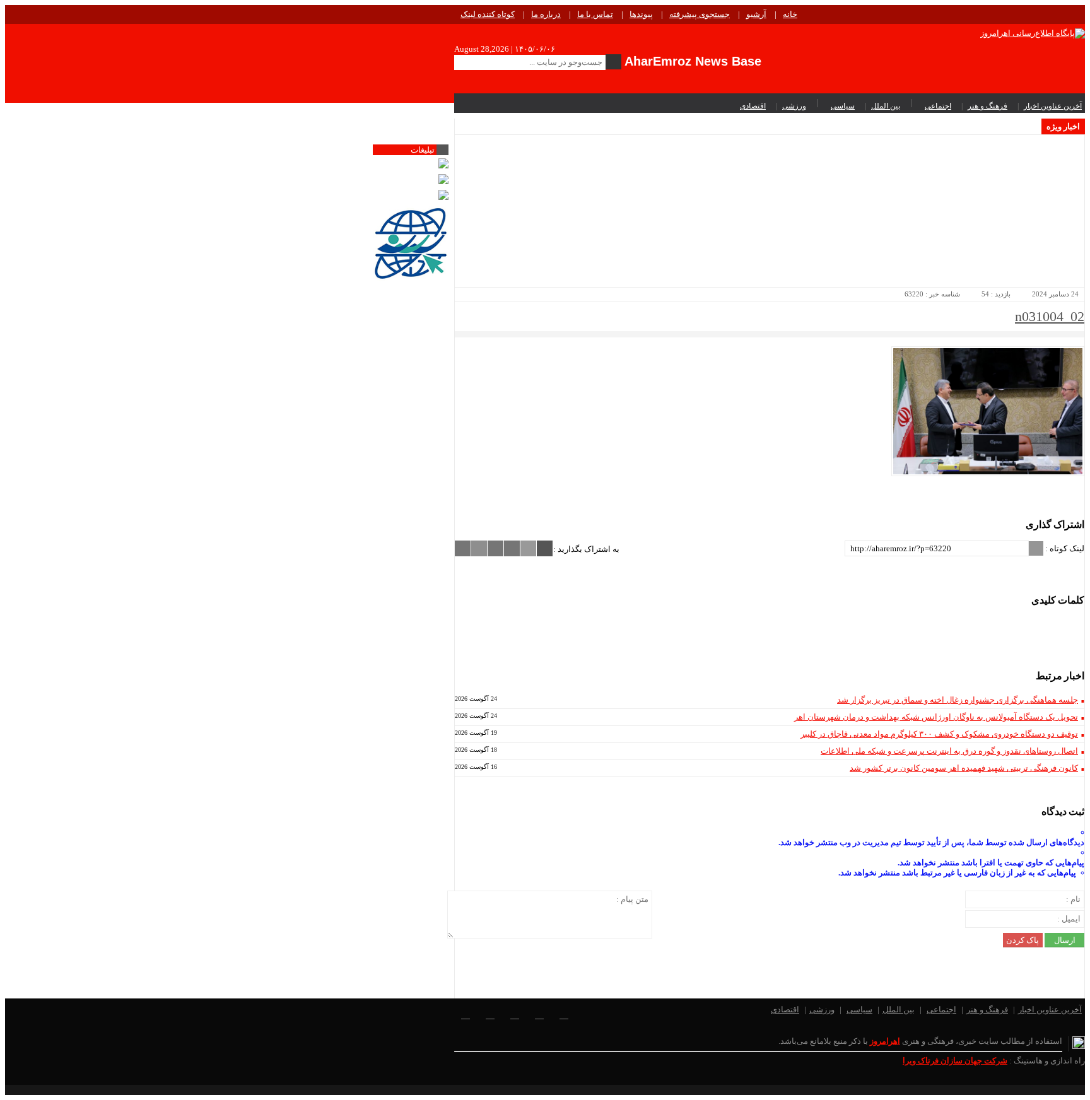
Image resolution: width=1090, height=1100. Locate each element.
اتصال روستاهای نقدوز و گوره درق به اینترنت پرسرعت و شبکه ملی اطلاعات (949, 751)
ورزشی (794, 106)
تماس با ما (595, 14)
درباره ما (546, 14)
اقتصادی (753, 106)
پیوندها (641, 14)
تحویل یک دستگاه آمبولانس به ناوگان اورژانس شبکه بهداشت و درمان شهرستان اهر (936, 717)
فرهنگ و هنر (987, 106)
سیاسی (843, 106)
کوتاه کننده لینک (487, 14)
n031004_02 (1049, 316)
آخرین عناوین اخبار (1053, 106)
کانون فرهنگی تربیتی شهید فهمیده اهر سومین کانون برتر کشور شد (964, 768)
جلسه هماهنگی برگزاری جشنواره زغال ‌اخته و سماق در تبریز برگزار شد (957, 700)
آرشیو (756, 14)
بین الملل (885, 106)
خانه (790, 14)
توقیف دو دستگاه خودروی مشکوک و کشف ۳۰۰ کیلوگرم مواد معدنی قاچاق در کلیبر (939, 734)
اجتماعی (938, 106)
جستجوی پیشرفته (699, 14)
